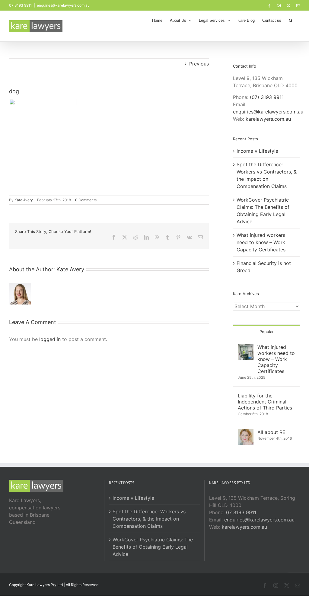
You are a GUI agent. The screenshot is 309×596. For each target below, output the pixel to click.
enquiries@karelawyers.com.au (63, 5)
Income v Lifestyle (257, 151)
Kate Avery (23, 200)
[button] (290, 20)
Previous (199, 64)
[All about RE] (245, 433)
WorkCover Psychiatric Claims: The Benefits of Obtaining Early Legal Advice (153, 547)
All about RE (271, 432)
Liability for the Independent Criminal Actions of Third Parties (265, 402)
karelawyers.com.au (268, 119)
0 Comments (86, 200)
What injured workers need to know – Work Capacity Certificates (261, 242)
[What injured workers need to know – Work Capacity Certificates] (245, 348)
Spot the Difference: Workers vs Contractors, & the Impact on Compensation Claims (149, 518)
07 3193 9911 (241, 512)
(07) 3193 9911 (267, 97)
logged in (50, 339)
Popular (267, 331)
